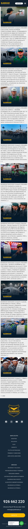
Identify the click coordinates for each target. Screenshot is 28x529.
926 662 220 (14, 501)
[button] (25, 3)
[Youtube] (17, 422)
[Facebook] (6, 422)
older (3, 396)
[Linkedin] (22, 422)
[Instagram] (11, 422)
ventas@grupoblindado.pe (14, 509)
